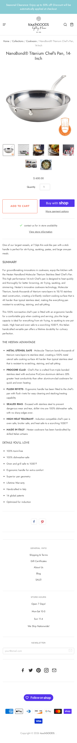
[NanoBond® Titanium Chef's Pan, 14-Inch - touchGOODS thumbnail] (8, 150)
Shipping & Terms (39, 555)
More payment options (57, 211)
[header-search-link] (65, 24)
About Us (38, 567)
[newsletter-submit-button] (70, 651)
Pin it (42, 522)
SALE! (39, 579)
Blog (38, 573)
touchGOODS (47, 733)
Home (6, 41)
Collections (17, 41)
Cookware (31, 41)
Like (34, 522)
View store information (40, 231)
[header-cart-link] (72, 24)
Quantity (31, 187)
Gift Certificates (39, 561)
